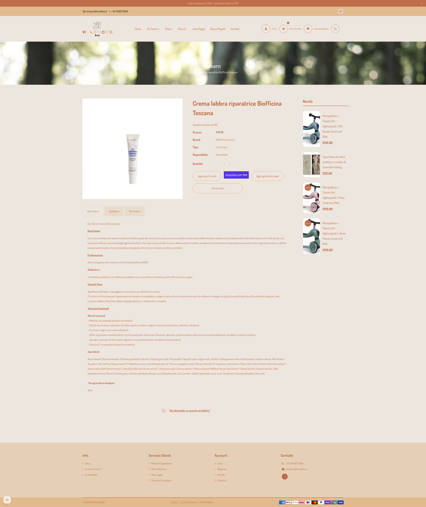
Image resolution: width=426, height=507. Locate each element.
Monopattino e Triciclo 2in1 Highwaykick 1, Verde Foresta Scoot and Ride (334, 233)
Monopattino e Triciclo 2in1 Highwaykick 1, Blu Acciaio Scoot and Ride (332, 126)
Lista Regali (199, 29)
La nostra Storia (93, 469)
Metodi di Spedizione (161, 463)
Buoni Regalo (218, 29)
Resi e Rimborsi (158, 469)
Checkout (222, 480)
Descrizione (93, 211)
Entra (220, 463)
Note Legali (156, 474)
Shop (168, 29)
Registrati (222, 469)
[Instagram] (340, 11)
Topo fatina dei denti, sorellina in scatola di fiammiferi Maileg (334, 162)
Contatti (235, 29)
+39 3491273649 (119, 11)
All (189, 72)
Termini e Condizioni (161, 480)
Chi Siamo (152, 29)
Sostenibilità (91, 474)
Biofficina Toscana (225, 139)
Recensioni (134, 211)
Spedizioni (114, 211)
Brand (182, 29)
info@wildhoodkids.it (96, 11)
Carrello (221, 474)
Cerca (88, 463)
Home (138, 29)
